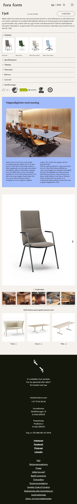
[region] (38, 239)
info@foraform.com (38, 397)
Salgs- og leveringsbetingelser (38, 498)
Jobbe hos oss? (38, 471)
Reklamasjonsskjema (38, 464)
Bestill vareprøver (38, 475)
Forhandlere (38, 479)
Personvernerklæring (38, 483)
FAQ (38, 460)
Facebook (38, 444)
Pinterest (38, 448)
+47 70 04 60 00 (38, 401)
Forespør (66, 14)
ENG (59, 4)
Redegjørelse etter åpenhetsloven (38, 490)
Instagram (38, 440)
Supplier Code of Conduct (38, 487)
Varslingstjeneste (38, 494)
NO (52, 4)
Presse (38, 468)
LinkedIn (38, 451)
